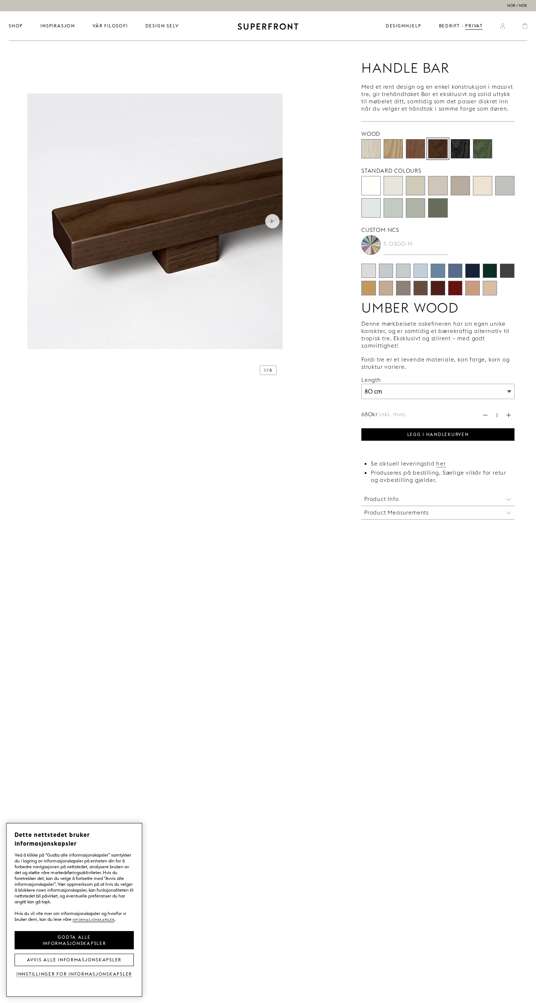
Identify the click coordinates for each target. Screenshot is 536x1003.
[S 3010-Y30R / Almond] (386, 288)
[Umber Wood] (437, 148)
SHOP (16, 25)
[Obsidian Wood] (460, 148)
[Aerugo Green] (393, 208)
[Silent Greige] (460, 185)
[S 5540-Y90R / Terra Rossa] (455, 288)
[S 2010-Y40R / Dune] (490, 288)
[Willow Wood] (482, 148)
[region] (74, 910)
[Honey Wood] (415, 148)
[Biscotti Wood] (393, 148)
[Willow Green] (437, 208)
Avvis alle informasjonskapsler (74, 959)
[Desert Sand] (415, 185)
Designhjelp (404, 25)
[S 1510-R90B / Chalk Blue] (420, 271)
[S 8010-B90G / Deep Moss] (490, 271)
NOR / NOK (517, 5)
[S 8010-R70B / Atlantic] (472, 271)
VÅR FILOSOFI (110, 25)
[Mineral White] (371, 208)
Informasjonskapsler (93, 919)
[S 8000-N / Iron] (507, 271)
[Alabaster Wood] (371, 148)
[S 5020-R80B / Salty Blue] (455, 271)
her (441, 463)
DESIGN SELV (162, 25)
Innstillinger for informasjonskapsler (74, 974)
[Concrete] (437, 185)
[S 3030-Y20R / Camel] (368, 288)
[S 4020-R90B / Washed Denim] (438, 271)
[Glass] (415, 208)
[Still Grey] (504, 185)
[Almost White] (393, 185)
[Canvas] (482, 185)
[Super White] (371, 185)
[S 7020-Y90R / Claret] (438, 288)
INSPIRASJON (57, 25)
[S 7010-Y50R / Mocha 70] (420, 288)
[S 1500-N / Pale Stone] (368, 271)
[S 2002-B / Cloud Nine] (386, 271)
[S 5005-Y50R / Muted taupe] (403, 288)
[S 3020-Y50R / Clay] (472, 288)
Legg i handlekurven (438, 434)
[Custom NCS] (371, 244)
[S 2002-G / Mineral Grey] (403, 271)
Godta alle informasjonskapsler (74, 940)
